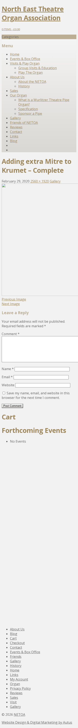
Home (14, 54)
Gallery (15, 118)
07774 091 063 (19, 546)
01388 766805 (19, 486)
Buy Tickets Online (27, 558)
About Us (17, 77)
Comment (11, 334)
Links (14, 136)
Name (8, 369)
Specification (28, 109)
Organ (15, 684)
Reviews (16, 127)
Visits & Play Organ (25, 63)
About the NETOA (32, 81)
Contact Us (19, 502)
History (24, 86)
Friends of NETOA (24, 122)
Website (8, 385)
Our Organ (18, 95)
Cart (13, 638)
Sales (14, 90)
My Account (19, 679)
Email (7, 377)
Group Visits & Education (37, 68)
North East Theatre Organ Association (33, 13)
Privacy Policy (20, 688)
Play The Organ (30, 72)
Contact (16, 131)
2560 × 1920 (39, 181)
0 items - (11, 29)
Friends (15, 656)
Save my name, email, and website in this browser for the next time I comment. (36, 395)
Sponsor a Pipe (30, 113)
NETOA (19, 714)
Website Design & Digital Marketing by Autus (37, 722)
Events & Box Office (25, 59)
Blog (13, 141)
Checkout (17, 643)
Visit (13, 702)
